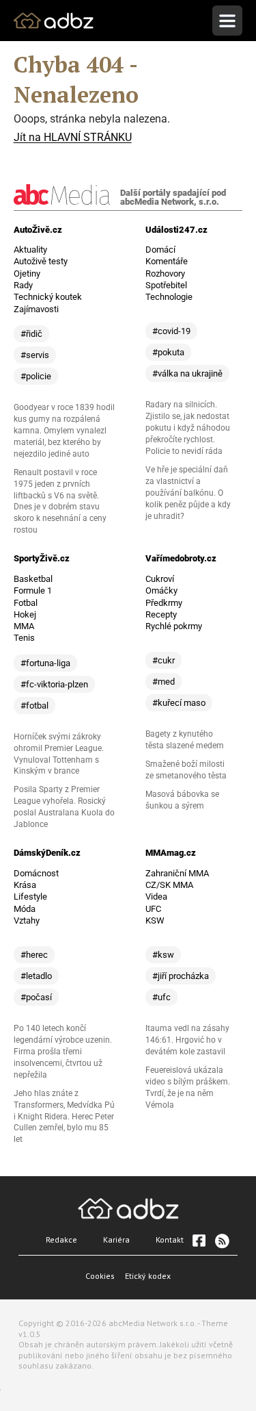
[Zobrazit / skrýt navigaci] (227, 20)
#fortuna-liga (45, 663)
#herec (34, 955)
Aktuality (30, 249)
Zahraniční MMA (177, 873)
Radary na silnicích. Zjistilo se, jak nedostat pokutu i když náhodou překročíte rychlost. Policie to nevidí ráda (187, 428)
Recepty (161, 614)
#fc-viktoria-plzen (54, 684)
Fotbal (26, 603)
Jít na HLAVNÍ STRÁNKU (73, 137)
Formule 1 (33, 590)
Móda (24, 909)
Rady (23, 285)
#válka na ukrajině (187, 373)
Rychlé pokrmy (173, 626)
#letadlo (36, 976)
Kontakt (170, 1239)
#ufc (161, 997)
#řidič (31, 334)
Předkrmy (163, 603)
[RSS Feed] (221, 1240)
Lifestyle (30, 896)
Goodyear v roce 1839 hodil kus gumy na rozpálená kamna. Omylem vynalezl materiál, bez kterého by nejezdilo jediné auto (64, 431)
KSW (155, 920)
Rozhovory (165, 273)
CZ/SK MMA (169, 885)
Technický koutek (48, 297)
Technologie (169, 297)
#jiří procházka (180, 976)
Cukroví (159, 579)
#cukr (163, 660)
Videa (156, 896)
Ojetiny (27, 273)
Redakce (61, 1239)
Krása (25, 885)
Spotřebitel (166, 285)
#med (163, 681)
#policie (35, 376)
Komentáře (166, 261)
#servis (34, 355)
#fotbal (34, 705)
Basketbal (33, 579)
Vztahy (27, 920)
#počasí (36, 997)
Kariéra (116, 1239)
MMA (24, 626)
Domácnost (36, 873)
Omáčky (161, 590)
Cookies (100, 1276)
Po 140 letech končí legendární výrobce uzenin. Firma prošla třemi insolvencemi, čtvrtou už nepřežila (63, 1052)
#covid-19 (171, 331)
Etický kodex (148, 1276)
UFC (153, 909)
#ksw (163, 955)
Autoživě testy (41, 261)
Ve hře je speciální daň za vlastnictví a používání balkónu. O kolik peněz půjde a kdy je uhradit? (188, 493)
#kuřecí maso (178, 703)
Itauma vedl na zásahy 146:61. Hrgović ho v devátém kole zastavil (187, 1040)
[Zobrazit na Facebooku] (199, 1240)
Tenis (24, 638)
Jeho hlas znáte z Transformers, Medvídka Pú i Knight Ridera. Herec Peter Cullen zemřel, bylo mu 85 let (64, 1117)
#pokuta (168, 352)
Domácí (160, 249)
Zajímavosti (36, 309)
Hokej (25, 614)
